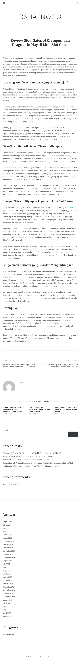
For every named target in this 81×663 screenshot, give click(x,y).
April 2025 (7, 574)
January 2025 (8, 584)
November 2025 (9, 551)
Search (5, 430)
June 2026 (6, 528)
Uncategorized (8, 634)
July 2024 (6, 603)
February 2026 (8, 541)
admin (20, 382)
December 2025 (9, 548)
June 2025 (6, 567)
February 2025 (8, 580)
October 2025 (8, 554)
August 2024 (8, 600)
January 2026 (8, 545)
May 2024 (6, 610)
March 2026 (7, 538)
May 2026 (6, 531)
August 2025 (7, 561)
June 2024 (6, 607)
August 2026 (8, 522)
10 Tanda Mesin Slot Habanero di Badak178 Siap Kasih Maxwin (28, 456)
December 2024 (9, 587)
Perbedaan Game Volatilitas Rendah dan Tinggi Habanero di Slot (29, 460)
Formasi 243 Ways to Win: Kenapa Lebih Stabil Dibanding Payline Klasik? (32, 453)
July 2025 (6, 564)
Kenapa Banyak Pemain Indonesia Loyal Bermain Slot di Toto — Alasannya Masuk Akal (38, 463)
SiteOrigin (51, 657)
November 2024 (9, 590)
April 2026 (7, 535)
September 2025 (9, 558)
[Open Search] (77, 3)
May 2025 (6, 571)
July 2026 (6, 525)
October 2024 (8, 593)
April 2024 (7, 613)
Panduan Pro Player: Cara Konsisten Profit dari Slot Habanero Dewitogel (32, 466)
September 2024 (9, 597)
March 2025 (7, 577)
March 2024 (7, 616)
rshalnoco (40, 16)
